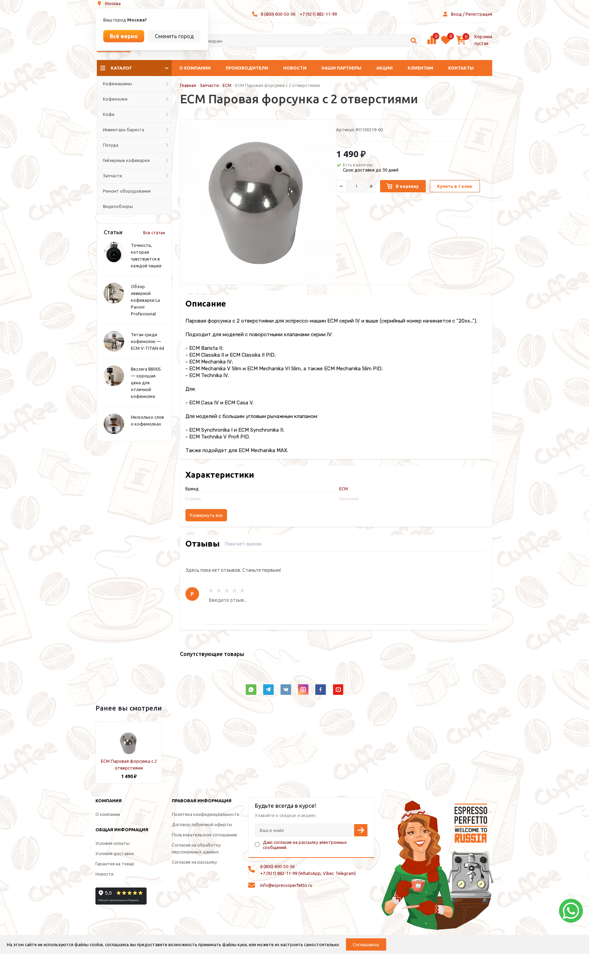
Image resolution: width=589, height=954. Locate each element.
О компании (195, 67)
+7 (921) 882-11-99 (318, 14)
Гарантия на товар (114, 863)
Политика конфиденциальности (205, 814)
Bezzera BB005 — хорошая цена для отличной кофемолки (146, 383)
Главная (188, 85)
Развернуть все (206, 515)
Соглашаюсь (366, 944)
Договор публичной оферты (202, 824)
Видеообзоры (118, 206)
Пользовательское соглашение (204, 834)
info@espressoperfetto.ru (286, 885)
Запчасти (209, 85)
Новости (294, 67)
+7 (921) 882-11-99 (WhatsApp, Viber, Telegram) (308, 873)
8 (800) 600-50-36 (278, 14)
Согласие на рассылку (194, 862)
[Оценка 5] (242, 590)
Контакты (461, 67)
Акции (384, 67)
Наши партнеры (341, 67)
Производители (247, 67)
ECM (227, 85)
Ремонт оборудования (127, 191)
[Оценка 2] (219, 590)
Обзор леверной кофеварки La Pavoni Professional (145, 300)
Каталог (121, 67)
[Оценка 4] (234, 590)
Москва (113, 3)
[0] (431, 43)
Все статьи (154, 232)
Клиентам (420, 67)
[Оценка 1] (211, 590)
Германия (349, 498)
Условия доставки (114, 853)
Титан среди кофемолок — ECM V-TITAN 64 (147, 341)
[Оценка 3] (227, 590)
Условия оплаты (112, 843)
